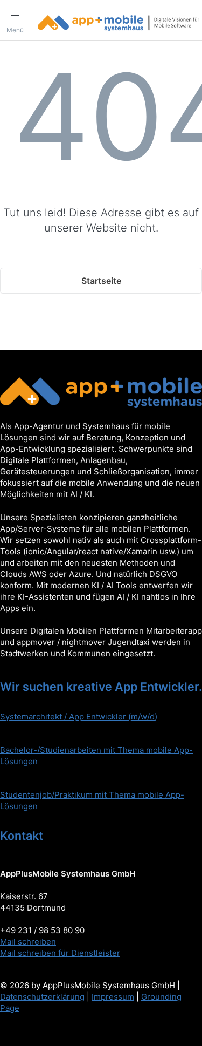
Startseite (101, 280)
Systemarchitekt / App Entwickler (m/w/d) (78, 716)
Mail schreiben (28, 941)
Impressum (113, 996)
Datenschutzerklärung (42, 996)
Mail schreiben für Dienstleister (60, 953)
